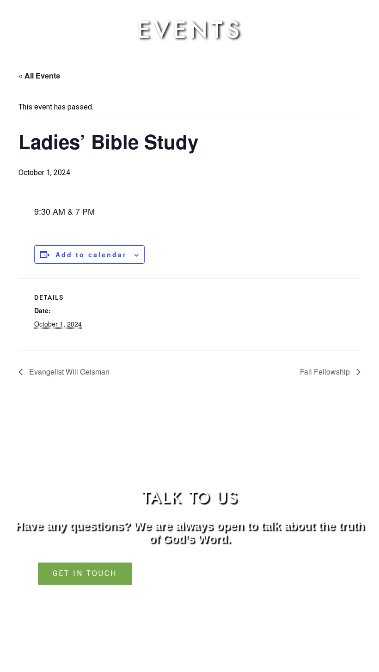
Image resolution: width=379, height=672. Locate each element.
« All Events (39, 75)
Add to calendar (91, 254)
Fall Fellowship (326, 371)
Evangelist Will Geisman (68, 371)
